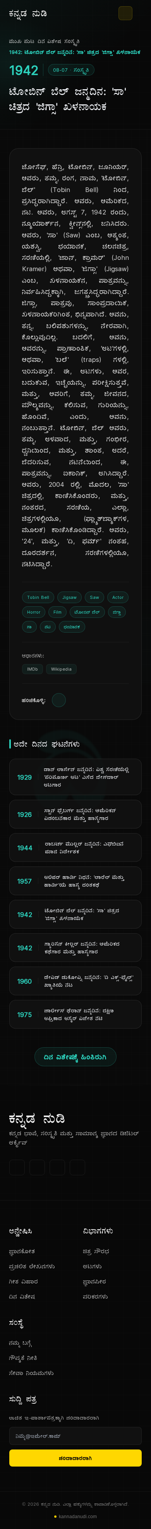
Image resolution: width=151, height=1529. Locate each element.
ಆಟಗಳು (92, 1266)
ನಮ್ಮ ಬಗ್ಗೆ (20, 1342)
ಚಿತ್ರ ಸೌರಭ (96, 1251)
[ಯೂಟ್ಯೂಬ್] (57, 1167)
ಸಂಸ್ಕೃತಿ (72, 41)
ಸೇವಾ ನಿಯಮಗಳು (31, 1372)
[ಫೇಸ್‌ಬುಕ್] (17, 1167)
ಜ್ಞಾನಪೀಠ (94, 1281)
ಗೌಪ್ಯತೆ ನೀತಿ (23, 1357)
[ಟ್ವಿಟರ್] (37, 1167)
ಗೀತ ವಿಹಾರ (23, 1281)
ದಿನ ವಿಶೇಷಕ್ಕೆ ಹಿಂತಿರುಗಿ (75, 1057)
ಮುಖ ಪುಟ (22, 41)
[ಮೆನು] (139, 13)
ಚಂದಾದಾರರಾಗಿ (75, 1458)
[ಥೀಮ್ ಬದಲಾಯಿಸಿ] (125, 13)
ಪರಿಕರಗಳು (95, 1296)
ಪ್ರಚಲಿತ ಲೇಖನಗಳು (32, 1266)
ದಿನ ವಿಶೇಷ (50, 41)
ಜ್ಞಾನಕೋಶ (22, 1251)
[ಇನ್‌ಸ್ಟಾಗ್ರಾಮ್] (77, 1167)
